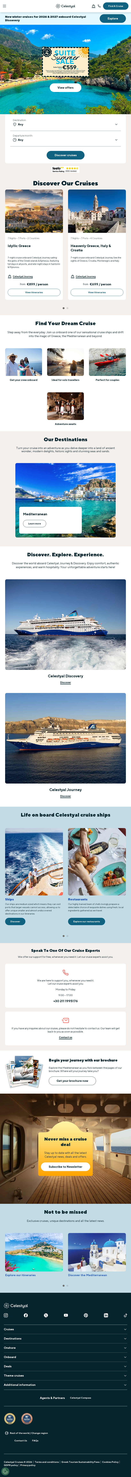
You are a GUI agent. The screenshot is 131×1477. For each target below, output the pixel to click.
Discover (65, 682)
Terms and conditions (47, 1462)
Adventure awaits (65, 424)
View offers (65, 87)
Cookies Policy (110, 1462)
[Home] (65, 6)
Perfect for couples (107, 379)
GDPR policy (11, 1465)
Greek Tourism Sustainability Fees (80, 1462)
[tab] (64, 308)
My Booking (93, 6)
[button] (20, 276)
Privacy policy (27, 1465)
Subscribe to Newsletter (65, 1166)
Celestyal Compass (80, 1398)
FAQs (35, 1440)
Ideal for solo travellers (65, 379)
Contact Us (20, 1440)
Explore (113, 18)
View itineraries (34, 292)
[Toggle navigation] (4, 6)
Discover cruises (65, 155)
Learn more (34, 523)
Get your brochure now (72, 1080)
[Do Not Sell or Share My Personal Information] (5, 1471)
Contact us (65, 1037)
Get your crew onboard (23, 379)
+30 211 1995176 (99, 6)
